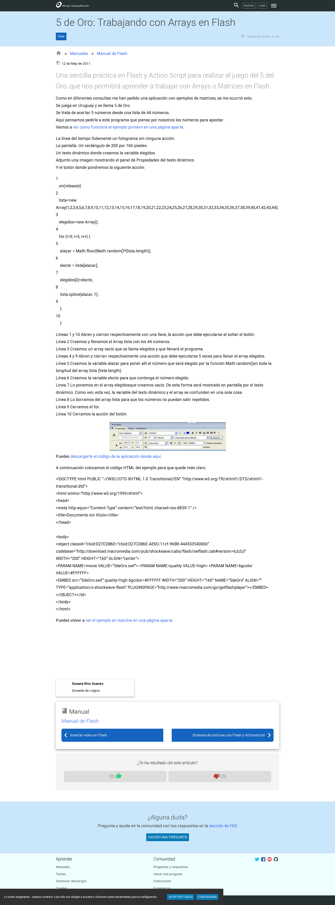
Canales (61, 888)
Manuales (79, 53)
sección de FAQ (223, 826)
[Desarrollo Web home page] (72, 5)
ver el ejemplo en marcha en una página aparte (129, 620)
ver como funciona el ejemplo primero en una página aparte (128, 127)
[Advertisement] (160, 652)
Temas (61, 874)
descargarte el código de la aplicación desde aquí (115, 456)
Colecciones (162, 881)
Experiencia (161, 888)
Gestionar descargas (71, 881)
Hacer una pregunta (167, 874)
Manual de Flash (112, 53)
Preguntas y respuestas (170, 867)
